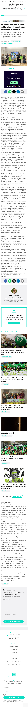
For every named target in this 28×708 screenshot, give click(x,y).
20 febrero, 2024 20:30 (10, 504)
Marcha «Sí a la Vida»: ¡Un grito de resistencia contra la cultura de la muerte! (12, 380)
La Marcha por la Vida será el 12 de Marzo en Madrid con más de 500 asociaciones (12, 407)
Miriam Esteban (16, 41)
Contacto (14, 652)
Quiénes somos (14, 646)
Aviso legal (14, 658)
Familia (5, 43)
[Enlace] (14, 634)
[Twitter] (12, 638)
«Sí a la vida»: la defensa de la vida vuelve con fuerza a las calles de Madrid (12, 458)
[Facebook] (10, 638)
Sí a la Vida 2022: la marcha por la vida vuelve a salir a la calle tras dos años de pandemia (13, 486)
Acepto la (12, 694)
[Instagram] (18, 638)
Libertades (9, 43)
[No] (26, 7)
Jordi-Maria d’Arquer (6, 435)
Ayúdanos (14, 649)
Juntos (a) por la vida (8, 433)
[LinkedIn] (15, 638)
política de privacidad (15, 694)
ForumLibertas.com (6, 356)
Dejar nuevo (17, 496)
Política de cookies (14, 664)
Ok (6, 12)
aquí (13, 701)
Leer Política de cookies (18, 12)
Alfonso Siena (5, 384)
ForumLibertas (5, 411)
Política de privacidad (14, 661)
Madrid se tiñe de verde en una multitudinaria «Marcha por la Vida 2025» (12, 352)
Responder (5, 583)
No (9, 12)
